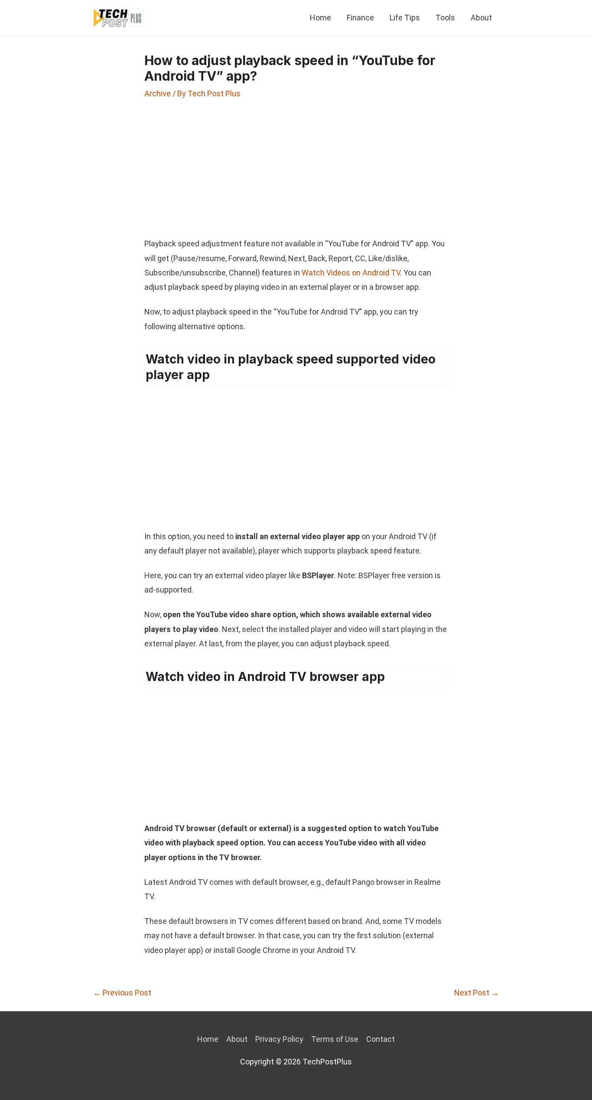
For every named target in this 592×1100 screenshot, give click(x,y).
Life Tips (405, 17)
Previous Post (122, 992)
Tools (445, 17)
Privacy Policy (279, 1039)
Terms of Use (334, 1039)
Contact (380, 1039)
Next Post (476, 992)
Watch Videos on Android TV (351, 272)
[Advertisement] (296, 168)
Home (320, 17)
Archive (157, 93)
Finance (360, 17)
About (481, 17)
